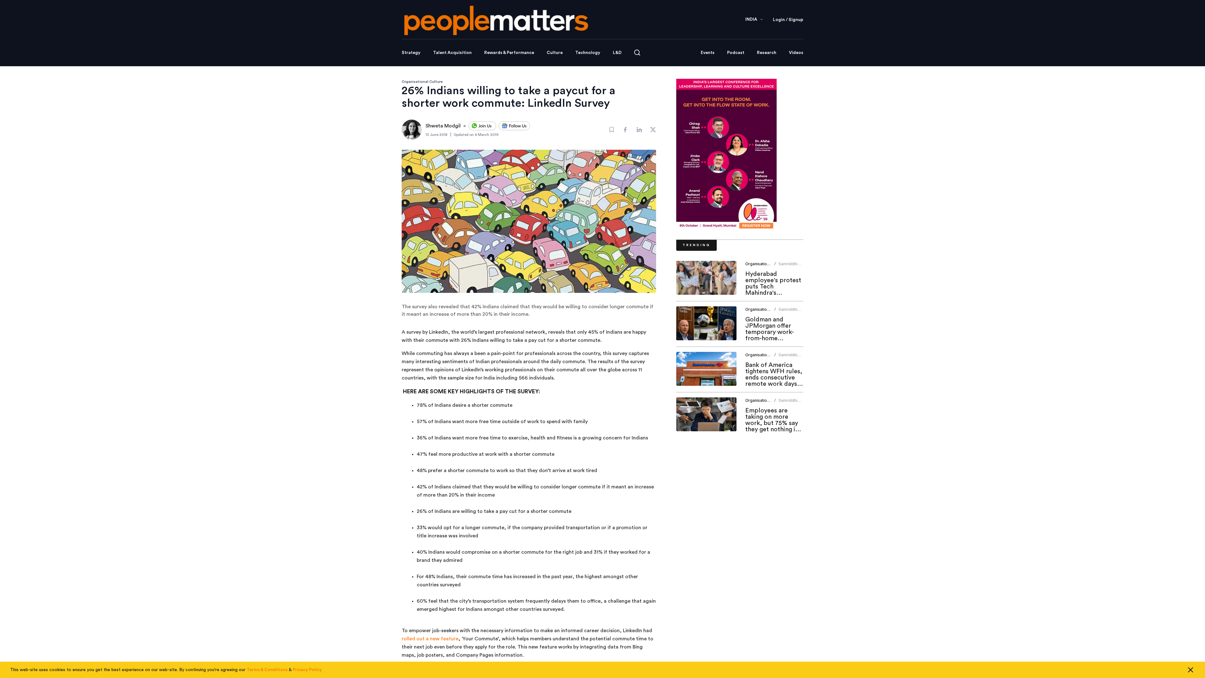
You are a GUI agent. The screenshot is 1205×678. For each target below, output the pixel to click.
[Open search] (637, 53)
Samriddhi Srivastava (788, 266)
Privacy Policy (307, 670)
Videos (796, 53)
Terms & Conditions (267, 670)
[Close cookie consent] (1190, 669)
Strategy (411, 53)
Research (766, 53)
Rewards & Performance (509, 53)
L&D (617, 53)
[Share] (625, 129)
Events (708, 53)
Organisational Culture (422, 81)
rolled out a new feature (430, 638)
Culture (555, 53)
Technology (587, 53)
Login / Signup (788, 20)
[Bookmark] (611, 129)
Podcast (735, 53)
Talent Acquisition (452, 53)
